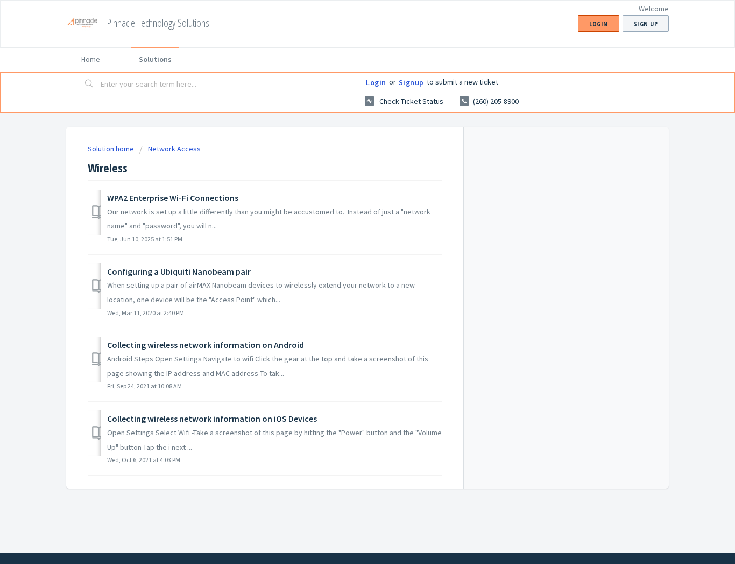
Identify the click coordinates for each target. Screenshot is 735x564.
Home (90, 59)
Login (376, 82)
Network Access (174, 149)
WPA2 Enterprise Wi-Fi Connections (172, 197)
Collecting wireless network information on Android (205, 344)
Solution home (112, 149)
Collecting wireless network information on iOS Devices (212, 418)
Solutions (155, 59)
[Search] (89, 84)
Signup (411, 82)
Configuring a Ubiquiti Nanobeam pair (179, 271)
